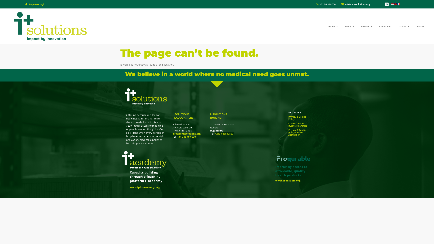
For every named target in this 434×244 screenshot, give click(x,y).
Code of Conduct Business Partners (297, 124)
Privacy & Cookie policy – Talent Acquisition (297, 132)
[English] (395, 4)
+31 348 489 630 (186, 136)
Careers (402, 26)
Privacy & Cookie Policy (297, 118)
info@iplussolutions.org (186, 133)
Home (331, 26)
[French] (398, 4)
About (347, 26)
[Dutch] (392, 4)
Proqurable (385, 26)
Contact (420, 26)
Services (365, 26)
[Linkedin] (387, 4)
